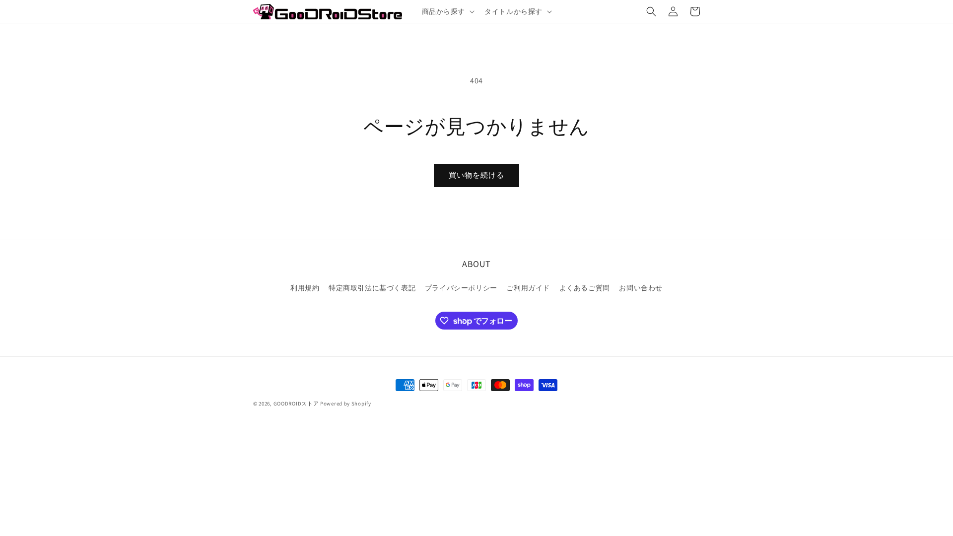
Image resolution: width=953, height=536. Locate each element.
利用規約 (304, 287)
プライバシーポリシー (461, 287)
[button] (447, 11)
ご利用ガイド (528, 287)
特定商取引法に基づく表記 (372, 287)
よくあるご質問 (584, 287)
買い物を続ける (476, 175)
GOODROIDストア (296, 403)
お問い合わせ (641, 287)
